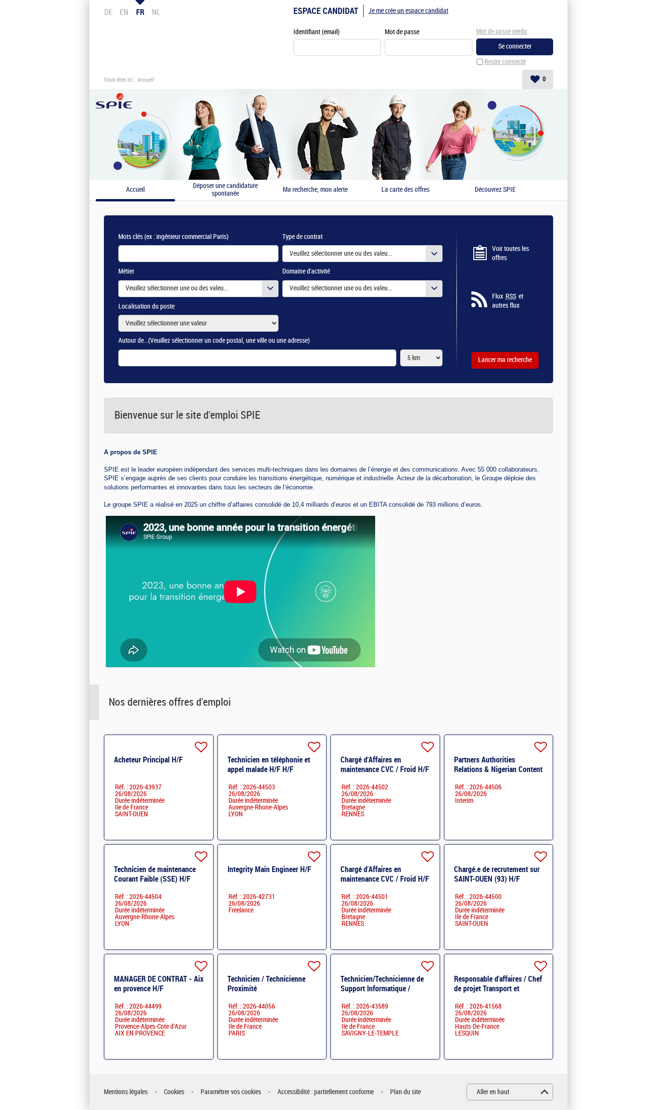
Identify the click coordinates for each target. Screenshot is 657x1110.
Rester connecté (505, 62)
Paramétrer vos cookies (231, 1092)
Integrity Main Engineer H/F (269, 869)
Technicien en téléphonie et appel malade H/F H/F (268, 764)
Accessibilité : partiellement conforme (326, 1092)
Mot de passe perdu (501, 31)
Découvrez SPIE (495, 190)
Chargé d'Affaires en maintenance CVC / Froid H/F (385, 764)
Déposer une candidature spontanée (225, 190)
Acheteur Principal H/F (148, 759)
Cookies (174, 1092)
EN (124, 12)
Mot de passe (402, 32)
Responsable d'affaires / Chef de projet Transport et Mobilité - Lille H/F (498, 988)
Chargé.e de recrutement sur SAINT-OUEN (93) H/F (497, 874)
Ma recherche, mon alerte (315, 190)
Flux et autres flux (507, 301)
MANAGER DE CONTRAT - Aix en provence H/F (158, 983)
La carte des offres (405, 190)
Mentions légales (126, 1092)
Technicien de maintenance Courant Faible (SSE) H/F (155, 874)
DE (108, 12)
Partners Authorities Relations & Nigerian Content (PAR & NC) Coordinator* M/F (499, 769)
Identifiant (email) (316, 32)
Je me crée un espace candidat (408, 11)
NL (156, 12)
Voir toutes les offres (510, 253)
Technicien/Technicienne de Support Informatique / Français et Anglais (382, 988)
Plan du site (405, 1092)
